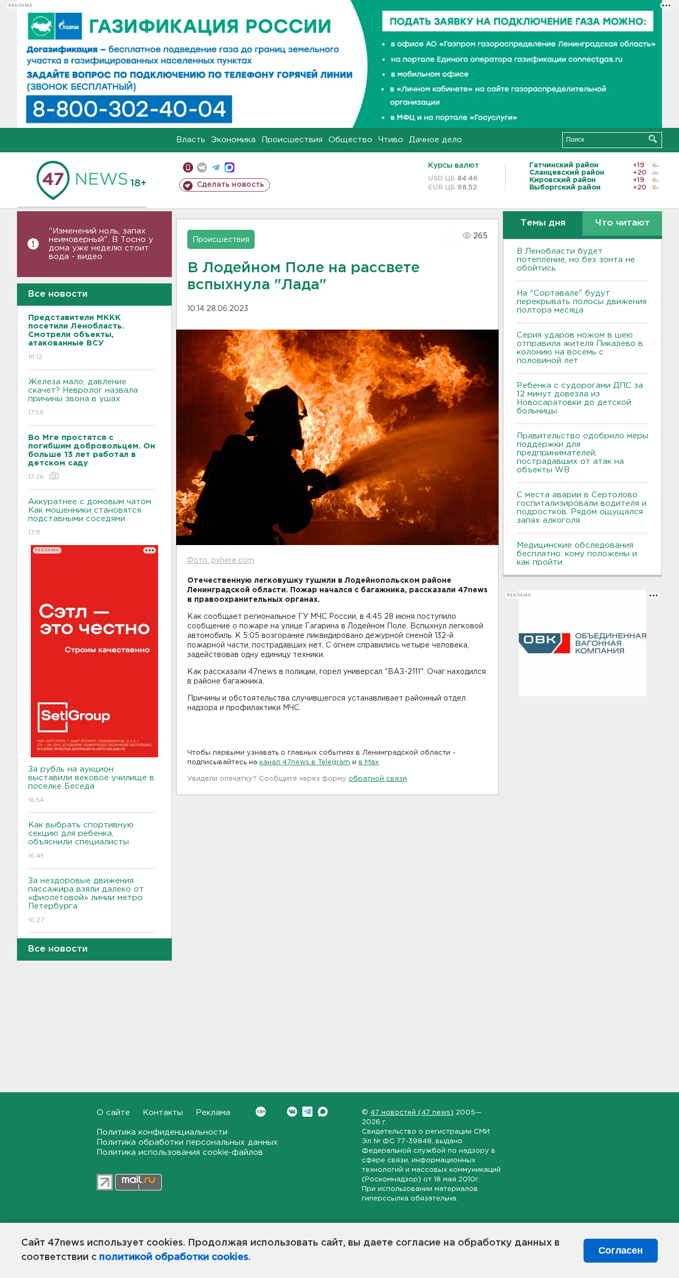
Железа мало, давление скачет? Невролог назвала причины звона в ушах (83, 397)
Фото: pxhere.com (220, 560)
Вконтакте (292, 1112)
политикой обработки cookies (173, 1257)
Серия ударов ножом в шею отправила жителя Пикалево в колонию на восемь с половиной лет (580, 348)
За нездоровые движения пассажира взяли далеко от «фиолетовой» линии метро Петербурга (86, 900)
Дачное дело (435, 139)
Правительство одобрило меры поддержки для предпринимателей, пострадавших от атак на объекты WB (582, 453)
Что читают (622, 223)
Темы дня (542, 223)
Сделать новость (230, 185)
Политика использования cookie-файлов (180, 1152)
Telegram (307, 1112)
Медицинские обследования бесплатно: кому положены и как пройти (577, 554)
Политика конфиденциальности (162, 1132)
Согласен (620, 1250)
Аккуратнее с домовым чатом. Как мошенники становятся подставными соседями (90, 517)
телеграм (216, 167)
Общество (350, 139)
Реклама (213, 1112)
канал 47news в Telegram (304, 762)
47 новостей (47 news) (412, 1113)
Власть (190, 139)
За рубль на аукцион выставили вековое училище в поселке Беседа (91, 784)
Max (323, 1112)
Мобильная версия (188, 167)
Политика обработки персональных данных (187, 1142)
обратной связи (378, 779)
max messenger (229, 167)
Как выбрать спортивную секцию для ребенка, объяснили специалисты (81, 840)
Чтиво (390, 139)
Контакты (163, 1112)
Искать (653, 139)
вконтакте (202, 167)
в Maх (369, 762)
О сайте (113, 1112)
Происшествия (292, 139)
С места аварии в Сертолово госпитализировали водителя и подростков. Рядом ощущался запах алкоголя (582, 507)
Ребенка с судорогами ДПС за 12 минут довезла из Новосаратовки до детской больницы (580, 398)
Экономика (233, 139)
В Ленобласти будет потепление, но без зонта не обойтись (576, 260)
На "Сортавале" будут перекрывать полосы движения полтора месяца (582, 302)
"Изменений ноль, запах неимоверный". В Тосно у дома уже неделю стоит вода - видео (101, 244)
